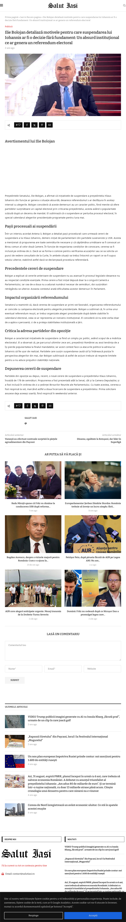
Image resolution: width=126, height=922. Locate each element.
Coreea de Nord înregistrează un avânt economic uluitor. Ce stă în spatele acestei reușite (73, 806)
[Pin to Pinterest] (42, 125)
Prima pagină (11, 17)
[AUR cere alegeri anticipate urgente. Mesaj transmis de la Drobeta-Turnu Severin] (33, 588)
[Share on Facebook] (27, 125)
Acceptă (93, 915)
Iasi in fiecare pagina (30, 17)
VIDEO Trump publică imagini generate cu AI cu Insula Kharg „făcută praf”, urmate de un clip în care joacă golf (74, 718)
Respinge (34, 915)
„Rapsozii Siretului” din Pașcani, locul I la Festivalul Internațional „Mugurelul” (68, 738)
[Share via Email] (49, 125)
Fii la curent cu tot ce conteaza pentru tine (24, 865)
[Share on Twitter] (34, 125)
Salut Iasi (31, 418)
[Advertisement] (63, 169)
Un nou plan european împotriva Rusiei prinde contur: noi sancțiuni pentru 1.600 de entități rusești (74, 758)
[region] (63, 907)
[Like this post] (19, 125)
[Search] (124, 5)
